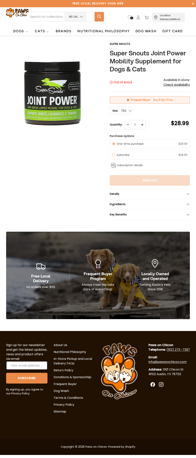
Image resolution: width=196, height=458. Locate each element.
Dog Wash (61, 391)
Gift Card (172, 31)
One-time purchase (130, 144)
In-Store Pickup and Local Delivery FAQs (73, 361)
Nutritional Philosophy (70, 352)
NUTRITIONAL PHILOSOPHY (103, 31)
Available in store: (176, 82)
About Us (60, 345)
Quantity (116, 124)
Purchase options (122, 136)
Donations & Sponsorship (72, 377)
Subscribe (124, 155)
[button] (147, 17)
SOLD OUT (149, 180)
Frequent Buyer (65, 384)
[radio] (113, 144)
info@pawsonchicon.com (168, 362)
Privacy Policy (64, 404)
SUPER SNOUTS (120, 44)
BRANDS (64, 31)
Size (115, 110)
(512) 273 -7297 (178, 349)
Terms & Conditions (68, 398)
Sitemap (60, 411)
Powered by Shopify (121, 447)
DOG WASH (146, 31)
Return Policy (63, 370)
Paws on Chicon (96, 447)
